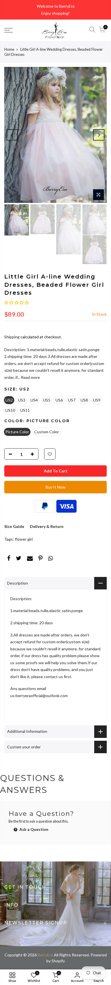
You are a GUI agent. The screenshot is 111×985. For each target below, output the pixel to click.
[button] (16, 302)
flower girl (24, 539)
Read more (30, 377)
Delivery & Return (46, 526)
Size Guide (14, 526)
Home (9, 49)
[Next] (98, 135)
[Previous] (12, 135)
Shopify (58, 960)
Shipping (12, 336)
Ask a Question (33, 829)
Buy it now (55, 487)
